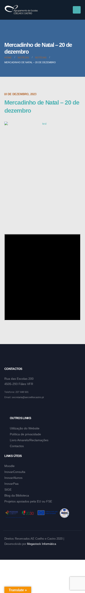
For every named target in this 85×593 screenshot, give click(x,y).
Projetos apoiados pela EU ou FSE (28, 501)
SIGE (8, 489)
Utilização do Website (24, 428)
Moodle (9, 466)
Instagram (16, 408)
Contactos (17, 446)
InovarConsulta (14, 472)
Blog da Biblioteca (16, 495)
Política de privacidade (25, 434)
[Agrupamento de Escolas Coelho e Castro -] (21, 10)
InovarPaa (11, 483)
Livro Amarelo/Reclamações (29, 440)
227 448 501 (22, 392)
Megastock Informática (41, 544)
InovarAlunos (13, 477)
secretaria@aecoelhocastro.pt (28, 397)
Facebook (8, 408)
